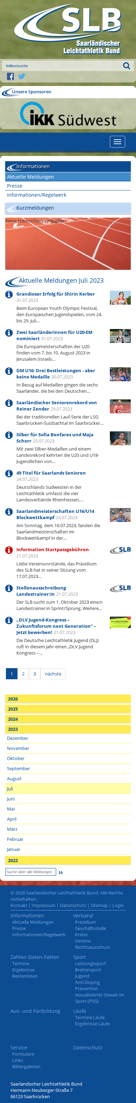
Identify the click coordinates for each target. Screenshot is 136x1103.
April (11, 819)
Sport (79, 957)
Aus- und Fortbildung (35, 1011)
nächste (53, 674)
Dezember (17, 738)
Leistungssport (90, 963)
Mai (11, 809)
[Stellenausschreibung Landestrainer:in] (120, 588)
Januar (13, 849)
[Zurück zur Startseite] (68, 29)
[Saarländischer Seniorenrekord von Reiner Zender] (120, 405)
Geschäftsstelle (90, 928)
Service (18, 1047)
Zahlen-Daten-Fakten (34, 957)
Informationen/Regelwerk (36, 194)
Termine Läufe (90, 1017)
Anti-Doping (87, 982)
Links (17, 1060)
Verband (83, 915)
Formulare (23, 1054)
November (18, 748)
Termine (20, 963)
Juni (11, 799)
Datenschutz (73, 905)
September (18, 768)
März (12, 829)
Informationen (27, 915)
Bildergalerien (26, 1066)
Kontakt (18, 905)
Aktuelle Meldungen (30, 176)
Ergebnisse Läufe (92, 1023)
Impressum (43, 905)
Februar (15, 839)
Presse (14, 185)
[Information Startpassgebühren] (120, 549)
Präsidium (85, 922)
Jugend (82, 976)
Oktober (15, 758)
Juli (10, 788)
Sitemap (99, 905)
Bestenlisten (25, 976)
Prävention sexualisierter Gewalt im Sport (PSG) (99, 994)
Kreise (81, 934)
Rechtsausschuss (92, 947)
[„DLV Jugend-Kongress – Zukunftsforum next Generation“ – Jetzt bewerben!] (120, 622)
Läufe (79, 1011)
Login (118, 905)
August (14, 778)
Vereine (83, 941)
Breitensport (88, 970)
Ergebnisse (23, 970)
